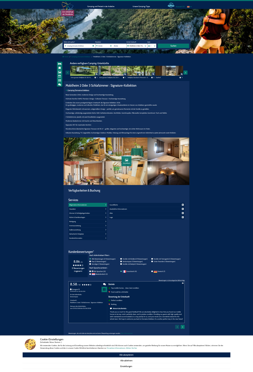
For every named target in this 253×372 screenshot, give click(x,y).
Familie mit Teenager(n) (167, 259)
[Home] (67, 5)
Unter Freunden (164, 261)
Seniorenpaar (133, 261)
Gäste (148, 42)
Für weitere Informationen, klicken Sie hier (122, 348)
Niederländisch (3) (102, 274)
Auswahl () (180, 6)
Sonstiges (100, 264)
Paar (99, 261)
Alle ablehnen (126, 360)
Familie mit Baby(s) (134, 264)
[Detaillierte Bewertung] (104, 289)
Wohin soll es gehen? (69, 42)
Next (185, 73)
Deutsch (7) (161, 271)
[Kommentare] (104, 284)
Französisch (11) (131, 271)
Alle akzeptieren (126, 354)
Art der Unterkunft (131, 42)
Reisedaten (98, 42)
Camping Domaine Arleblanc (78, 90)
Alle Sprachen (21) (100, 271)
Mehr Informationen (127, 333)
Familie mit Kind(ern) (135, 259)
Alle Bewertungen (103, 259)
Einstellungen (126, 366)
